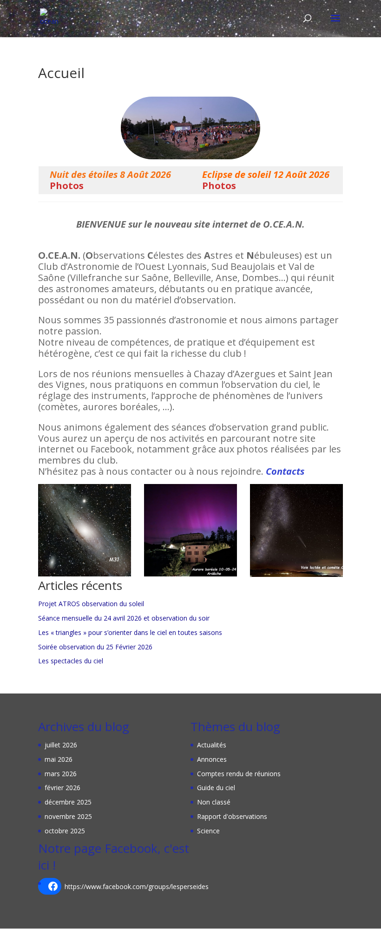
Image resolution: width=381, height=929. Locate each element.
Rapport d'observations (232, 816)
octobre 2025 (65, 830)
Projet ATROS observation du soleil (91, 603)
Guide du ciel (216, 787)
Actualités (211, 744)
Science (208, 830)
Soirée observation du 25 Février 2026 (95, 646)
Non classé (213, 802)
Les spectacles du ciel (70, 660)
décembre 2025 (68, 802)
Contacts (285, 471)
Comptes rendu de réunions (239, 773)
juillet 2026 (61, 744)
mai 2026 (58, 759)
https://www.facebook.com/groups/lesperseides (137, 886)
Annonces (212, 759)
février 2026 (62, 787)
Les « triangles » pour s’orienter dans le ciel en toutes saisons (130, 632)
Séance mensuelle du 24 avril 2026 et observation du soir (124, 618)
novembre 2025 (68, 816)
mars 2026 (61, 773)
